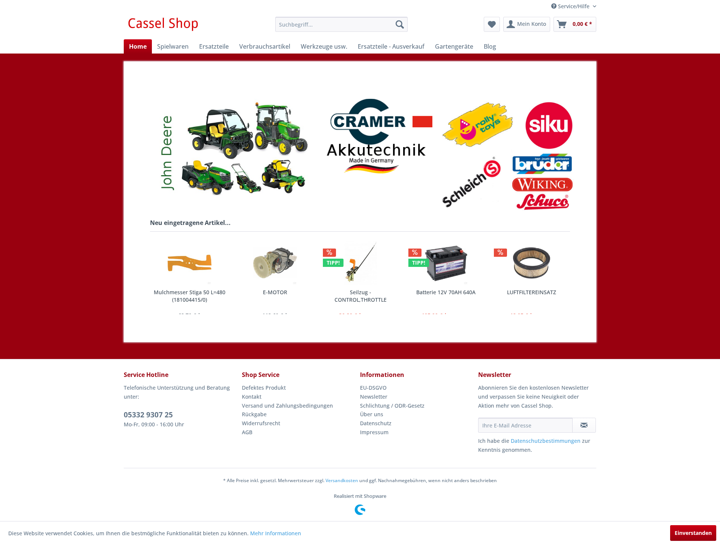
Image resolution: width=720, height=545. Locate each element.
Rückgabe (254, 414)
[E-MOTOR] (195, 263)
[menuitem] (341, 24)
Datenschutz (376, 423)
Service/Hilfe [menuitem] (573, 6)
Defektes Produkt (264, 387)
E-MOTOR (195, 292)
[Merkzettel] (492, 24)
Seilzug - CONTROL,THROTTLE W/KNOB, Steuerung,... (280, 296)
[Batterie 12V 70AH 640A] (365, 263)
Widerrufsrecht (261, 423)
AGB (247, 432)
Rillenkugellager (536, 292)
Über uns (371, 414)
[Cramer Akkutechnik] (378, 136)
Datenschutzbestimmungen (545, 440)
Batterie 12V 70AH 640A (365, 292)
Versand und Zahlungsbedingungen (287, 405)
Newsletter (373, 396)
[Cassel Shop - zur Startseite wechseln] (163, 26)
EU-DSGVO (373, 387)
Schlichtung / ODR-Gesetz (392, 405)
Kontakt (251, 396)
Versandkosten (342, 480)
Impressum (374, 432)
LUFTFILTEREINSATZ (451, 292)
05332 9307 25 (148, 415)
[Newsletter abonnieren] (584, 425)
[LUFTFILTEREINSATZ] (451, 263)
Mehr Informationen (275, 533)
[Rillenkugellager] (537, 263)
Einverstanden (693, 532)
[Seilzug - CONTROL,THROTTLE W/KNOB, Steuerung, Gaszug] (280, 263)
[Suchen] (400, 24)
